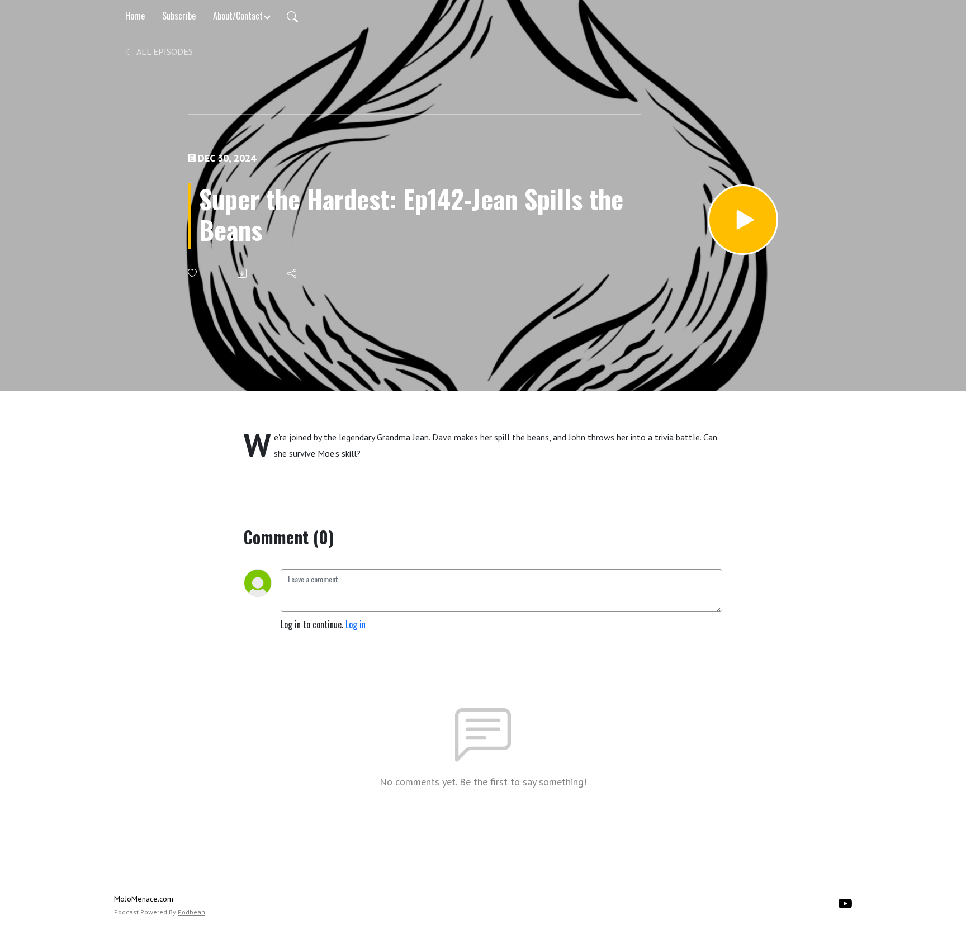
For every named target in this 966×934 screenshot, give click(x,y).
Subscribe (179, 15)
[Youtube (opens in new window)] (845, 902)
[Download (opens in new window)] (242, 273)
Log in (355, 624)
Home (135, 15)
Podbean (191, 912)
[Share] (292, 273)
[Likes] (193, 273)
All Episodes (164, 51)
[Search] (292, 15)
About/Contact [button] (238, 15)
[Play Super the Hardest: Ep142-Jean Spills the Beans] (743, 219)
